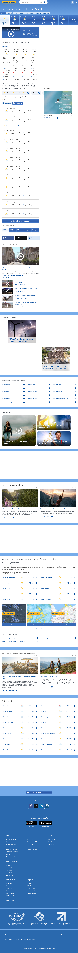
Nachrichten (9, 883)
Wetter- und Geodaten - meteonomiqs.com (12, 862)
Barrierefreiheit (18, 939)
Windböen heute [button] (48, 115)
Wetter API (9, 859)
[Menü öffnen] (76, 2)
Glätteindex (30, 886)
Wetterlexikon (10, 900)
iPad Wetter (51, 842)
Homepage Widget (11, 856)
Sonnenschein (31, 847)
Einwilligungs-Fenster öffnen (38, 934)
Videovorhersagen (11, 839)
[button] (20, 220)
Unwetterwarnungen (11, 844)
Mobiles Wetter (53, 836)
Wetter (8, 836)
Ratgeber (30, 880)
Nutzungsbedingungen (30, 939)
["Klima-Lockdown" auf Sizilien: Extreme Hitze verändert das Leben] (20, 256)
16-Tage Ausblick (73, 20)
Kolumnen (9, 842)
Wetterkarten (31, 836)
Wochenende (24, 13)
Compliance (8, 939)
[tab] (7, 103)
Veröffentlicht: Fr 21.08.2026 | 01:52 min (12, 275)
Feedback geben (36, 35)
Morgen (9, 13)
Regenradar (30, 839)
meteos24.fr (9, 868)
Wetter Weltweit (10, 898)
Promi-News (9, 903)
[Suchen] (44, 2)
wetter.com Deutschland (12, 847)
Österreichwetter (10, 890)
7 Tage (32, 13)
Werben (8, 854)
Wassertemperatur (32, 849)
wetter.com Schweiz (11, 849)
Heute (3, 13)
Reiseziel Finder (31, 888)
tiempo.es (9, 865)
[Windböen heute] (58, 102)
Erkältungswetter (31, 890)
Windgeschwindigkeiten (33, 842)
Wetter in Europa (10, 895)
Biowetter (29, 883)
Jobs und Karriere (9, 934)
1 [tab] (36, 629)
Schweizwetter (10, 888)
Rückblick (46, 13)
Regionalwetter (10, 893)
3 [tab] (42, 629)
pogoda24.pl (9, 873)
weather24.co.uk (10, 875)
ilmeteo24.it (9, 870)
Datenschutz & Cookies (23, 934)
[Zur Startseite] (9, 2)
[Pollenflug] (72, 2)
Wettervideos (10, 880)
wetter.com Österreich (12, 851)
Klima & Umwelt (31, 893)
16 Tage (38, 13)
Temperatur (30, 844)
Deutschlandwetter (11, 886)
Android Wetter (52, 844)
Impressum (63, 934)
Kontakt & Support (53, 934)
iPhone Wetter (51, 839)
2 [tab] (39, 629)
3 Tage (16, 13)
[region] (20, 126)
